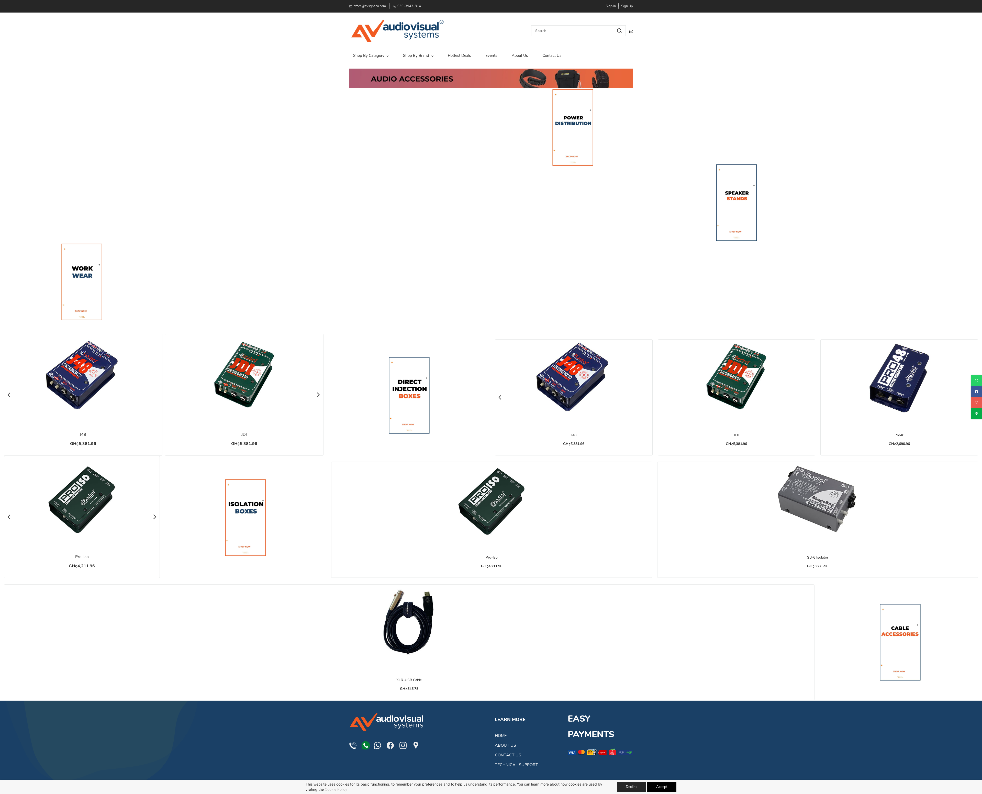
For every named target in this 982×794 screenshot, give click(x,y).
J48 (83, 434)
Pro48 (899, 435)
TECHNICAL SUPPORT (516, 765)
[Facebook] (390, 745)
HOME (501, 735)
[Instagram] (403, 745)
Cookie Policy (336, 789)
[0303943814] (353, 745)
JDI (244, 434)
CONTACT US (508, 755)
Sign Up (627, 6)
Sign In (611, 6)
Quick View (83, 394)
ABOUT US (505, 745)
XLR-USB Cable (409, 680)
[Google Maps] (416, 745)
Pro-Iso (82, 557)
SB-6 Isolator (817, 557)
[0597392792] (365, 744)
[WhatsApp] (377, 745)
